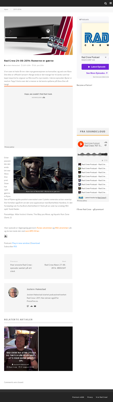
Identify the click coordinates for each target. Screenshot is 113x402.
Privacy (90, 397)
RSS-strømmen (61, 228)
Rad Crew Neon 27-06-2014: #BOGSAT (55, 264)
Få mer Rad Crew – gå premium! (90, 209)
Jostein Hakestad (12, 65)
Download (35, 243)
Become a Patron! (84, 85)
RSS (15, 246)
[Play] (5, 240)
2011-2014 (27, 65)
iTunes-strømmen (44, 228)
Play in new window (21, 243)
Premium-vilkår (78, 397)
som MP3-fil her (32, 231)
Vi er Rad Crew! (101, 397)
